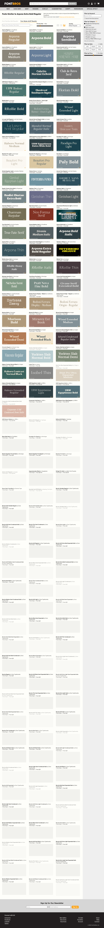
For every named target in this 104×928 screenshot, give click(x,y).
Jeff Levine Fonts (71, 241)
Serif (27, 9)
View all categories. (89, 40)
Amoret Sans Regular (62, 171)
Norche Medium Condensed (9, 543)
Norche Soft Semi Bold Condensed (10, 655)
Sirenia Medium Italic (34, 224)
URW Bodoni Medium (7, 419)
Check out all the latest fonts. (66, 17)
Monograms (78, 9)
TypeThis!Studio (16, 293)
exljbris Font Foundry (71, 471)
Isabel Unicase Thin (61, 119)
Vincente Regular (6, 347)
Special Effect (92, 9)
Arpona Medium (6, 47)
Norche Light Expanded (62, 730)
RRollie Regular (6, 64)
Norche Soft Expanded (7, 785)
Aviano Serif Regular (7, 471)
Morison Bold (5, 312)
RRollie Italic (32, 259)
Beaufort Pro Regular (34, 154)
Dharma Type (15, 347)
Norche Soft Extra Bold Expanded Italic (65, 543)
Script (68, 9)
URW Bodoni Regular (7, 81)
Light (87, 46)
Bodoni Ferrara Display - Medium (37, 293)
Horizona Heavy (6, 293)
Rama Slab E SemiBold (7, 488)
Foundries (80, 919)
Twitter (7, 923)
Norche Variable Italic (61, 505)
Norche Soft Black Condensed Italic (38, 879)
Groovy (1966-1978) (93, 39)
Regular (93, 46)
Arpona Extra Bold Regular (36, 241)
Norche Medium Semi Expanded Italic (11, 841)
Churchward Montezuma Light (64, 205)
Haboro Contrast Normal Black (10, 364)
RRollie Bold (5, 100)
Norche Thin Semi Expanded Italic (37, 693)
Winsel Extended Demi (7, 329)
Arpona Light (32, 47)
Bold (99, 46)
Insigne (44, 64)
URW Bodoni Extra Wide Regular (64, 400)
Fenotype (66, 81)
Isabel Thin (31, 364)
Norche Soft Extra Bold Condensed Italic (66, 804)
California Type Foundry (37, 102)
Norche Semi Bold (6, 580)
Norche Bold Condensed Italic (9, 766)
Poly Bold (59, 154)
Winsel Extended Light (62, 100)
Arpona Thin (5, 241)
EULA (97, 918)
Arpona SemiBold (61, 30)
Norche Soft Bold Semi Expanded (64, 599)
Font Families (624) (10, 21)
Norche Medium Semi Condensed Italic (11, 599)
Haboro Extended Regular (8, 383)
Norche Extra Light (60, 524)
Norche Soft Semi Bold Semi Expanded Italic (13, 693)
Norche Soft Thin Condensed (63, 637)
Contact (97, 921)
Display (45, 9)
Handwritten (57, 9)
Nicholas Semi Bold (7, 276)
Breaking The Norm (47, 488)
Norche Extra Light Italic (62, 693)
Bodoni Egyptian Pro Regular (36, 454)
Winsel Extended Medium (62, 312)
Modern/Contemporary (92, 24)
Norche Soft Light (33, 599)
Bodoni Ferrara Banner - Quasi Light (38, 100)
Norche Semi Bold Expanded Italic (10, 712)
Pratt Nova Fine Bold (34, 276)
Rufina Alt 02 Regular (34, 419)
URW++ (16, 81)
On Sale (100, 53)
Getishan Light (60, 188)
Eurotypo (14, 64)
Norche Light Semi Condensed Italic (38, 766)
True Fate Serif (5, 224)
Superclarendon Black (34, 471)
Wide (99, 49)
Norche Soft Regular (34, 543)
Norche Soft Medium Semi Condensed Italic (13, 562)
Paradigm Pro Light (61, 136)
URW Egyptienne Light (34, 383)
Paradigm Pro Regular (34, 436)
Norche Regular (6, 674)
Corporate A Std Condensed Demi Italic (12, 400)
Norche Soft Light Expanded (36, 785)
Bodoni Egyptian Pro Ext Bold (9, 454)
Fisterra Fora (32, 171)
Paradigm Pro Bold (60, 436)
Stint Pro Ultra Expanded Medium (64, 364)
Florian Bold (60, 81)
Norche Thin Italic (33, 860)
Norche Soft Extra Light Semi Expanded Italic (67, 674)
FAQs (97, 919)
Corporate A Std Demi (34, 400)
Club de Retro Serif (61, 64)
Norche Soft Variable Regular (9, 505)
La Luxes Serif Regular (7, 119)
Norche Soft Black (60, 766)
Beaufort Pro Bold (60, 454)
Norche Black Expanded (35, 655)
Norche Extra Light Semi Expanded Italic (66, 860)
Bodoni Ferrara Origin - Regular (64, 293)
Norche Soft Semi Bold (34, 841)
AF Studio (70, 64)
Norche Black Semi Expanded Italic (37, 562)
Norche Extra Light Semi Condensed (65, 655)
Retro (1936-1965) (93, 33)
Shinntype (70, 136)
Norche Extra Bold (60, 822)
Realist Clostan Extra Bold (8, 188)
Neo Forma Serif (33, 205)
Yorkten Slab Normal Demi (62, 347)
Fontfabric (14, 436)
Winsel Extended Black (34, 329)
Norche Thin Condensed (8, 730)
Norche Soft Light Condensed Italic (64, 748)
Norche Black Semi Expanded (36, 618)
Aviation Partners (19, 171)
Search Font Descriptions (91, 18)
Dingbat (90, 37)
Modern (35, 9)
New (8, 9)
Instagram (8, 918)
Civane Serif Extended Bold (63, 276)
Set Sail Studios (72, 47)
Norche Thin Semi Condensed (36, 524)
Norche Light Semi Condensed (9, 804)
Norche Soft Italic (60, 712)
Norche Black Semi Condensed (36, 822)
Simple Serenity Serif (62, 47)
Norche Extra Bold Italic (62, 618)
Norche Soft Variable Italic (35, 505)
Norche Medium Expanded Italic (10, 879)
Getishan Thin (32, 188)
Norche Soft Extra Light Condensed (38, 804)
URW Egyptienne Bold (61, 383)
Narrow (87, 49)
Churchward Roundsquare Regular (38, 81)
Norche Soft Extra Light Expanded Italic (66, 841)
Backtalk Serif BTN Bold (35, 488)
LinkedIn (7, 921)
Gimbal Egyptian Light (7, 171)
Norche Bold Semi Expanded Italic (64, 785)
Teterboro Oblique (61, 241)
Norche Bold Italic (33, 730)
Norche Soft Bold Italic (34, 748)
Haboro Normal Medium (8, 136)
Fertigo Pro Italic (60, 471)
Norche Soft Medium (34, 637)
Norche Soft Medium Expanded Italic (11, 822)
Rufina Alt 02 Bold (60, 419)
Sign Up (75, 907)
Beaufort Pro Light (6, 154)
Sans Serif (17, 9)
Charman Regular (6, 205)
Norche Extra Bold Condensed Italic (65, 562)
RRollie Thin (60, 259)
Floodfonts (14, 30)
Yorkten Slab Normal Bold (35, 347)
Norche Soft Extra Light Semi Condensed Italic (67, 879)
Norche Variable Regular (62, 488)
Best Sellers (63, 918)
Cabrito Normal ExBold (35, 64)
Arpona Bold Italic (61, 224)
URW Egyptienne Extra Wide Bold (37, 136)
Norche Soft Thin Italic (34, 712)
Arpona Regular (6, 30)
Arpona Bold (32, 30)
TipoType (40, 171)
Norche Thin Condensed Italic (36, 580)
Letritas (70, 119)
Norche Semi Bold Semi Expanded (10, 637)
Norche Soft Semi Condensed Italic (10, 524)
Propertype (19, 188)
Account (80, 921)
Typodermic (44, 471)
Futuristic (90, 35)
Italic (101, 44)
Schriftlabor (66, 154)
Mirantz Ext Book (33, 312)
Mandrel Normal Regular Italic (36, 119)
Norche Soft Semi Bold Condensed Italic (12, 860)
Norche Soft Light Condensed (63, 580)
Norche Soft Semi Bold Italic (9, 618)
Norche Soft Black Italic (8, 748)
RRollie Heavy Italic (7, 259)
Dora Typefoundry (74, 488)
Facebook (7, 919)
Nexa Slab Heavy (6, 436)
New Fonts (63, 919)
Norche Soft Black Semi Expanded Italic (39, 674)
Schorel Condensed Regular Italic (64, 329)
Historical (90, 29)
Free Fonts (63, 921)
